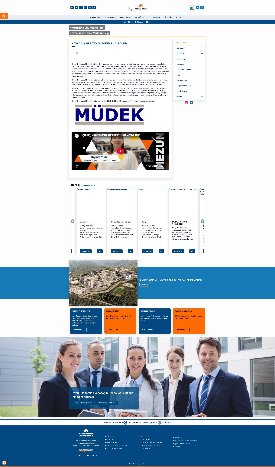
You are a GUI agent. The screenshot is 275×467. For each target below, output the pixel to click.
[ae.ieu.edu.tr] (91, 203)
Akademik (189, 53)
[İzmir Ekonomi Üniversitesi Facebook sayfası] (76, 7)
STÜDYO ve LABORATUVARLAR (151, 442)
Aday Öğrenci (129, 22)
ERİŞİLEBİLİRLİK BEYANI (114, 448)
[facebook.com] (191, 102)
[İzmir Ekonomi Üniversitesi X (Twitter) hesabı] (81, 7)
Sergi (144, 222)
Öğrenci (140, 22)
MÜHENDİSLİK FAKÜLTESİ (87, 27)
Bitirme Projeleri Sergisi (121, 222)
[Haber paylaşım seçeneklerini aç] (100, 251)
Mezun (148, 22)
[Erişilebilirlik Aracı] (4, 463)
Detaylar (144, 284)
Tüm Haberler (181, 91)
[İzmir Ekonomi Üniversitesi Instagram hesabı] (72, 7)
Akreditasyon (189, 58)
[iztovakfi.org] (159, 422)
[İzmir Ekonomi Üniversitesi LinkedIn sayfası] (90, 7)
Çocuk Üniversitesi (182, 444)
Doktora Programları (106, 403)
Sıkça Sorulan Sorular (184, 86)
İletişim (189, 96)
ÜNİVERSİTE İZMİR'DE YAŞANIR (116, 445)
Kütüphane (179, 438)
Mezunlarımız (181, 80)
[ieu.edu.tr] (137, 7)
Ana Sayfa (183, 43)
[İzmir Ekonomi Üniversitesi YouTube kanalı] (85, 7)
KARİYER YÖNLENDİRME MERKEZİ (186, 441)
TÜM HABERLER (87, 185)
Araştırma (189, 64)
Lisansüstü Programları (83, 403)
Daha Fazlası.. (79, 330)
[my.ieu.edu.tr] (192, 7)
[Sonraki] (202, 221)
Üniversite (110, 436)
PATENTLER (145, 436)
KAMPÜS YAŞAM (111, 442)
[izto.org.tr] (125, 422)
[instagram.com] (186, 102)
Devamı (85, 251)
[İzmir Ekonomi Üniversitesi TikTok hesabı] (94, 7)
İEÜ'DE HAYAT (110, 439)
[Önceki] (72, 221)
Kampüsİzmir (145, 439)
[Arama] (202, 7)
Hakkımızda (189, 48)
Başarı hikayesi (86, 222)
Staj (178, 75)
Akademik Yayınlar (183, 70)
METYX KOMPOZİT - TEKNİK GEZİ (181, 223)
